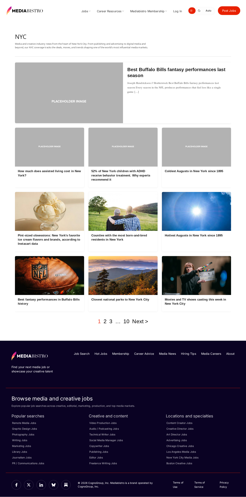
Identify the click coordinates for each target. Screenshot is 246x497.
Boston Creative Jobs (179, 463)
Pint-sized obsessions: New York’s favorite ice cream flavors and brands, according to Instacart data (49, 239)
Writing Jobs (19, 440)
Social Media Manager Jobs (106, 440)
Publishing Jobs (98, 451)
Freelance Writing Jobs (103, 463)
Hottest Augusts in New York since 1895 (194, 235)
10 (126, 321)
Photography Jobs (23, 434)
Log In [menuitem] (177, 11)
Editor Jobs (96, 457)
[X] (28, 485)
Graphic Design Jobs (24, 428)
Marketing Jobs (21, 445)
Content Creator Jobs (179, 422)
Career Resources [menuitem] (109, 11)
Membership (120, 353)
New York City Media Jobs (182, 457)
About (230, 353)
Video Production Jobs (103, 422)
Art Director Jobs (176, 434)
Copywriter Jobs (99, 445)
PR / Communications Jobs (28, 463)
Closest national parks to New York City (120, 299)
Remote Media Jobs (24, 422)
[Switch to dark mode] (199, 10)
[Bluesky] (53, 485)
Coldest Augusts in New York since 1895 (194, 171)
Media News (167, 353)
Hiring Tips (188, 353)
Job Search (82, 353)
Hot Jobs (101, 353)
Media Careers (211, 353)
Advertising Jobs (176, 440)
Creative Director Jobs (179, 428)
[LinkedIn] (41, 485)
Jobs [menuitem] (84, 11)
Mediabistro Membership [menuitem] (147, 11)
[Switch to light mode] (192, 10)
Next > (140, 321)
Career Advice (144, 353)
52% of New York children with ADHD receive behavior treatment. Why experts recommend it (120, 175)
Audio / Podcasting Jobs (104, 428)
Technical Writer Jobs (102, 434)
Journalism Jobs (22, 457)
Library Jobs (19, 451)
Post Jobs (229, 10)
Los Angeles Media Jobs (181, 451)
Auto (208, 10)
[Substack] (66, 485)
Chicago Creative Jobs (180, 445)
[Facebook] (16, 485)
